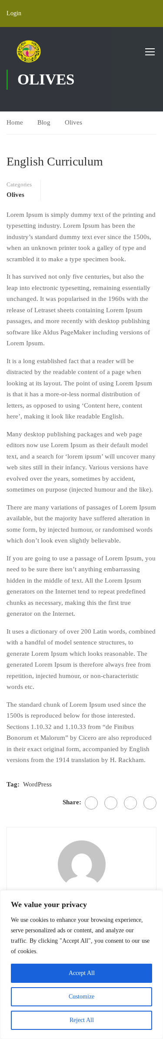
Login (14, 13)
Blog (43, 122)
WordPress (37, 784)
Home (15, 122)
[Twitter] (110, 803)
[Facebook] (91, 803)
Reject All (82, 1020)
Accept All (82, 973)
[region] (81, 964)
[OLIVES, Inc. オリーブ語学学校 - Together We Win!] (29, 51)
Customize (81, 996)
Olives (73, 122)
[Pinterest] (130, 803)
